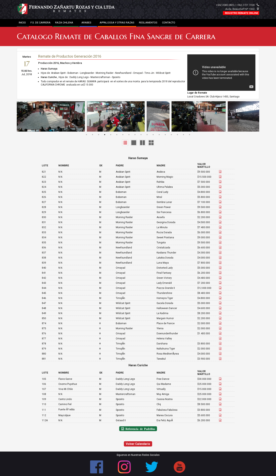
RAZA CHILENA (66, 22)
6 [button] (117, 135)
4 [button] (105, 135)
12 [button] (153, 135)
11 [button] (147, 135)
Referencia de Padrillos (139, 428)
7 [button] (123, 135)
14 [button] (165, 135)
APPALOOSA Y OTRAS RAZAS (117, 22)
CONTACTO (168, 22)
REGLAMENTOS (148, 22)
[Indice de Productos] (125, 142)
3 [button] (99, 135)
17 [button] (183, 135)
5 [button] (111, 135)
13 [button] (159, 135)
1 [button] (86, 135)
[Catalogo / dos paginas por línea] (142, 142)
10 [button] (141, 135)
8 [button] (129, 135)
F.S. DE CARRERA (41, 22)
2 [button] (93, 135)
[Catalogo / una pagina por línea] (134, 142)
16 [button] (177, 135)
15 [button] (171, 135)
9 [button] (135, 135)
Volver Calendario (138, 443)
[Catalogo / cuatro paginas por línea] (151, 142)
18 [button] (190, 135)
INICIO (22, 22)
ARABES (88, 22)
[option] (52, 116)
